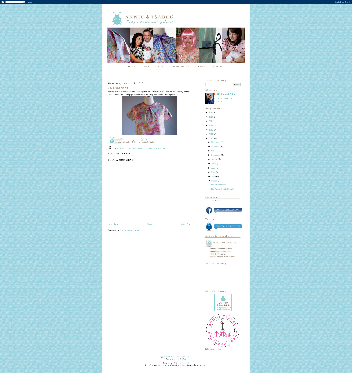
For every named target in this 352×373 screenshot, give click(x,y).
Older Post (185, 224)
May (213, 172)
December (216, 142)
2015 (211, 116)
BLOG (161, 66)
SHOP (146, 66)
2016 (211, 112)
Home (149, 224)
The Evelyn (160, 149)
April (213, 176)
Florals (148, 149)
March (214, 180)
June (213, 167)
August (214, 159)
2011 (211, 134)
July (213, 163)
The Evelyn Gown (118, 87)
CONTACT (218, 66)
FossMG (185, 363)
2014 (211, 121)
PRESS (201, 66)
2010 (211, 138)
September (216, 155)
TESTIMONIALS (181, 66)
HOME (131, 66)
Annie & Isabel (210, 201)
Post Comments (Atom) (130, 230)
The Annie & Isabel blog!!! (222, 188)
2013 (211, 125)
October (215, 150)
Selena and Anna (226, 94)
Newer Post (113, 224)
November (216, 146)
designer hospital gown (129, 149)
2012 (211, 129)
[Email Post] (109, 146)
